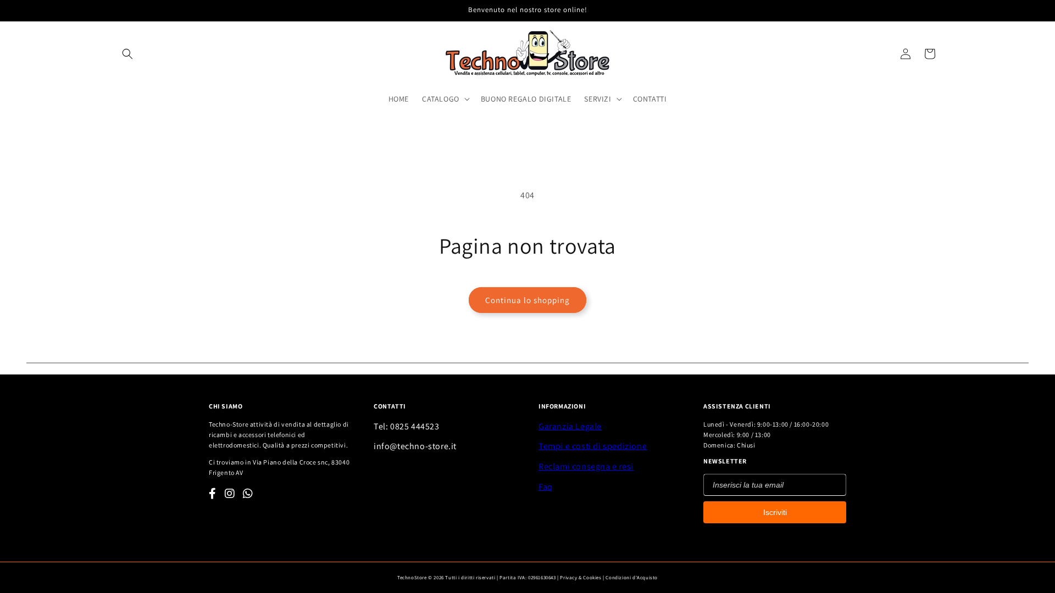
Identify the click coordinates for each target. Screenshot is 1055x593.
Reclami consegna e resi (586, 466)
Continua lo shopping (527, 300)
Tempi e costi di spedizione (592, 446)
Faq (545, 487)
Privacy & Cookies (580, 577)
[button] (127, 54)
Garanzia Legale (570, 426)
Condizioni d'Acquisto (632, 577)
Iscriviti (775, 512)
